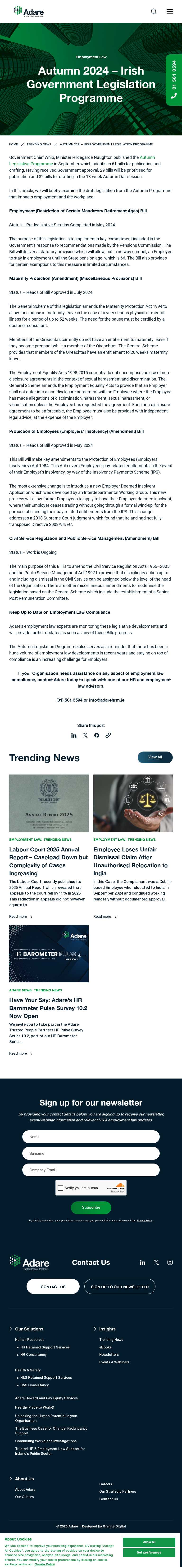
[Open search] (154, 11)
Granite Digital (114, 1526)
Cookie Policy (45, 1564)
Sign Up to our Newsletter (120, 1287)
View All (155, 757)
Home (13, 144)
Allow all (149, 1542)
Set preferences (149, 1552)
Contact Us (53, 1287)
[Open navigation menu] (170, 11)
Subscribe (91, 1207)
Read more (18, 916)
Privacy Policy (144, 1220)
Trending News (39, 144)
